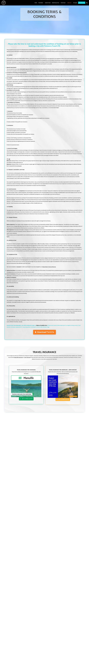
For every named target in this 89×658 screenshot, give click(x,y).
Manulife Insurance (18, 357)
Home (36, 2)
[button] (43, 2)
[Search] (86, 2)
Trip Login (75, 2)
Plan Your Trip (82, 2)
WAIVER (19, 266)
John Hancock (27, 357)
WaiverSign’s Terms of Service (49, 266)
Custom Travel (47, 2)
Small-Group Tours (55, 2)
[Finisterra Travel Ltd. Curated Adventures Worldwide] (4, 3)
